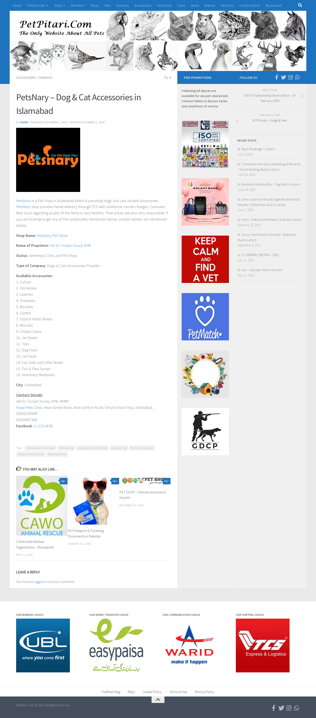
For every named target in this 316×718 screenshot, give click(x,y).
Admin (24, 122)
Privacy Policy (204, 692)
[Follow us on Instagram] (290, 77)
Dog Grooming (118, 447)
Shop (58, 5)
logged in (40, 581)
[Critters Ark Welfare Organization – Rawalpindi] (41, 506)
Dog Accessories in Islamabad (92, 447)
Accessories (143, 5)
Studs (94, 5)
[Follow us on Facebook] (276, 77)
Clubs (181, 5)
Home (17, 5)
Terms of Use (178, 692)
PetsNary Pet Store (52, 235)
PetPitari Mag (111, 692)
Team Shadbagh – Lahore (258, 149)
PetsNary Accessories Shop (31, 454)
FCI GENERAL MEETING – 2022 (260, 255)
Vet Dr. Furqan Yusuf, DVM (70, 245)
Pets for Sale (36, 5)
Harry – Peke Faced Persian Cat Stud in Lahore (271, 220)
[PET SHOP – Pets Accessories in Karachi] (145, 481)
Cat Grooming (66, 447)
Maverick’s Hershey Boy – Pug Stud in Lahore (270, 184)
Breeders (77, 5)
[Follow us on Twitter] (283, 77)
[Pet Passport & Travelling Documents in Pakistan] (93, 500)
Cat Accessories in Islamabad (40, 447)
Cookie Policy (151, 692)
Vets (107, 5)
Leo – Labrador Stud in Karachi (261, 270)
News (195, 5)
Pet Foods (164, 5)
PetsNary (23, 200)
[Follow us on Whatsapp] (297, 77)
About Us (227, 5)
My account (274, 5)
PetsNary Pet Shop (57, 454)
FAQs (131, 692)
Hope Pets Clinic (29, 407)
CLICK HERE (43, 425)
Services (122, 5)
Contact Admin (249, 5)
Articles (210, 5)
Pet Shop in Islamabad (141, 447)
